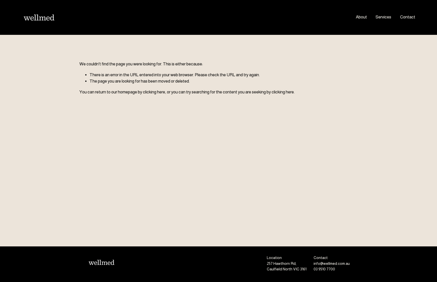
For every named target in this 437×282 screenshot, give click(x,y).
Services (383, 17)
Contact (407, 17)
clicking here (154, 92)
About (361, 17)
